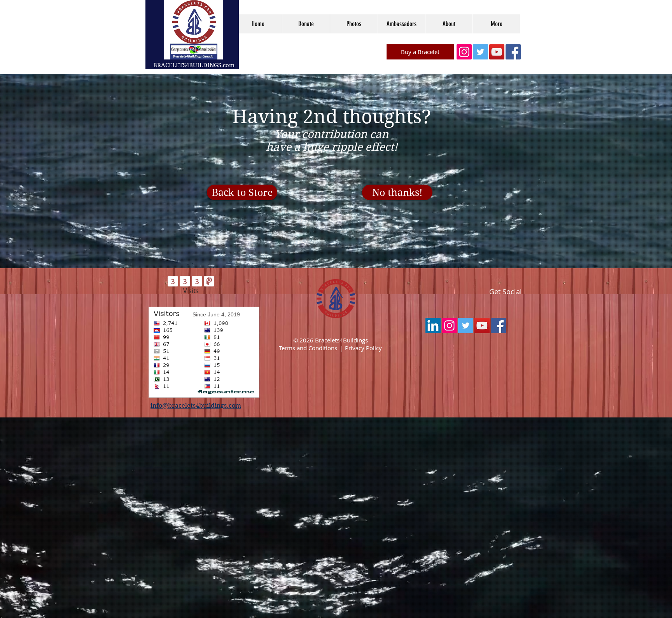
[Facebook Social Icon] (513, 51)
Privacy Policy (363, 348)
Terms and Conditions (308, 348)
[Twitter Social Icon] (480, 51)
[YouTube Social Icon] (496, 51)
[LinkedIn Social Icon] (433, 325)
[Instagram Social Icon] (464, 51)
